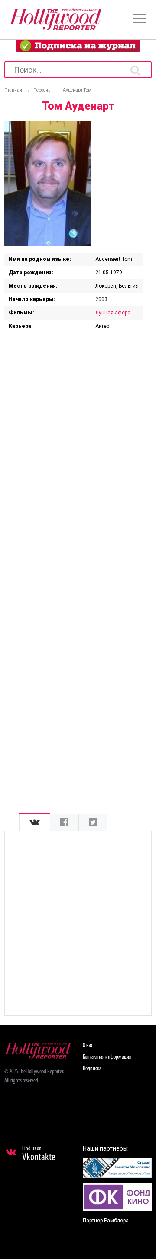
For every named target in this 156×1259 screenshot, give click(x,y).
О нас (88, 1045)
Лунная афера (112, 313)
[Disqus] (78, 450)
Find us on (38, 1154)
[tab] (34, 822)
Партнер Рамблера (106, 1221)
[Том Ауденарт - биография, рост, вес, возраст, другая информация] (47, 243)
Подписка (92, 1069)
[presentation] (35, 822)
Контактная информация (107, 1057)
